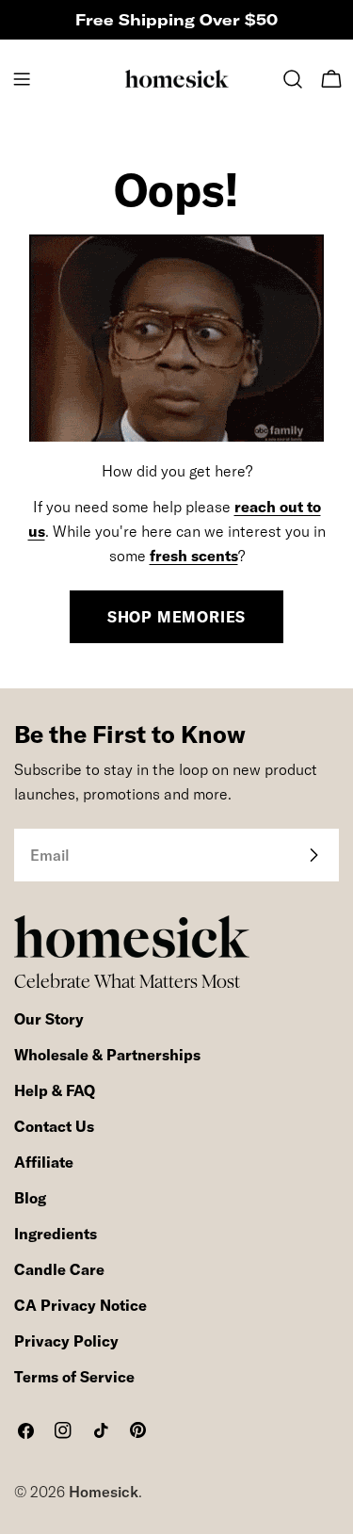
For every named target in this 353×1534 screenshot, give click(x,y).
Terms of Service (74, 1376)
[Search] (293, 79)
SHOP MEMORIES (176, 616)
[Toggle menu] (21, 79)
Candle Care (59, 1269)
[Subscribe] (313, 855)
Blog (30, 1197)
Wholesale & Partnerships (107, 1054)
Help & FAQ (54, 1090)
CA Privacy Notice (80, 1305)
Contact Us (54, 1126)
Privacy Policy (66, 1341)
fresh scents (194, 555)
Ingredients (55, 1233)
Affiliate (43, 1162)
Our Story (49, 1018)
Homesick (103, 1491)
